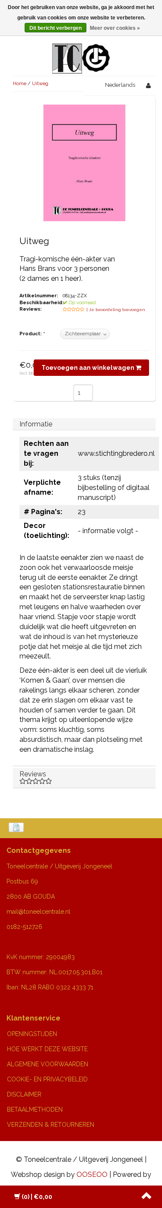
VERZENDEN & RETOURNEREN (50, 1124)
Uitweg (40, 83)
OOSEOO (92, 1174)
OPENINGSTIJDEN (32, 1033)
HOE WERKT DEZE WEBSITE (47, 1049)
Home (19, 83)
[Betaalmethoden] (17, 828)
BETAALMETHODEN (35, 1109)
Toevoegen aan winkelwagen (88, 367)
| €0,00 (37, 1196)
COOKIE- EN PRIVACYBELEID (47, 1079)
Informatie (35, 424)
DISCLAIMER (24, 1094)
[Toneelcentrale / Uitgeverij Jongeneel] (81, 48)
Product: (31, 334)
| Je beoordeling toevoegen (115, 309)
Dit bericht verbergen (55, 28)
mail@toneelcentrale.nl (38, 911)
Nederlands (120, 85)
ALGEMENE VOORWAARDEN (47, 1064)
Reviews (32, 774)
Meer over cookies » (115, 28)
